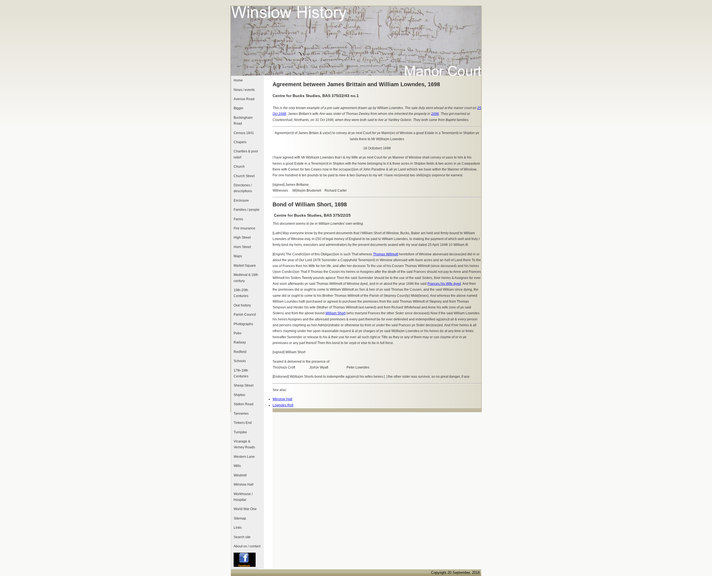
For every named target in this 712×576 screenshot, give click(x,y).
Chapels (240, 142)
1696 (435, 114)
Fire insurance (244, 228)
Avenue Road (244, 99)
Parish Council (245, 315)
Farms (238, 219)
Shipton (239, 395)
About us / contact (247, 546)
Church (239, 167)
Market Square (245, 266)
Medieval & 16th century (246, 278)
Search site (242, 537)
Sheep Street (243, 385)
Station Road (243, 404)
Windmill (240, 475)
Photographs (243, 324)
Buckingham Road (243, 120)
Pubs (237, 333)
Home (238, 80)
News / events (244, 90)
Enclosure (241, 200)
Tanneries (241, 414)
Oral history (242, 305)
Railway (240, 342)
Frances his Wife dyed (444, 284)
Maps (238, 256)
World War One (245, 509)
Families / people (246, 210)
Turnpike (240, 432)
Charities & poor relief (246, 154)
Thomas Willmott (385, 254)
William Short (335, 313)
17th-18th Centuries (241, 373)
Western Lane (244, 457)
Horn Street (242, 247)
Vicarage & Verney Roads (244, 444)
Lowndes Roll (283, 405)
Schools (240, 361)
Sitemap (240, 518)
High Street (242, 237)
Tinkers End (243, 423)
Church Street (244, 176)
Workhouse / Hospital (243, 497)
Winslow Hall (243, 484)
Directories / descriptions (243, 188)
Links (238, 528)
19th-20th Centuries (241, 293)
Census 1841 (244, 133)
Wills (237, 466)
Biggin (238, 108)
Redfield (240, 352)
